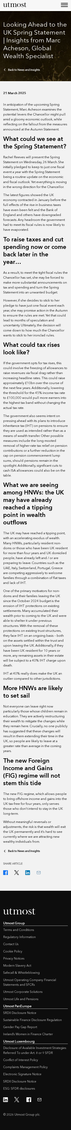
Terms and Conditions (18, 930)
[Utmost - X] (17, 1099)
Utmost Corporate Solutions (23, 992)
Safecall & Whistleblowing (21, 973)
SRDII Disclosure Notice (19, 1013)
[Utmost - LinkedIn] (5, 1099)
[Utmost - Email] (39, 1099)
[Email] (38, 872)
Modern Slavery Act (17, 965)
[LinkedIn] (27, 872)
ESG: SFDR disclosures (19, 1088)
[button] (64, 4)
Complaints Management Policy (25, 1067)
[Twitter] (16, 872)
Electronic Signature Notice (22, 1074)
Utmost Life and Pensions (20, 999)
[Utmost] (15, 4)
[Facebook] (5, 872)
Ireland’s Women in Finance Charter (28, 1034)
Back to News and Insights (24, 69)
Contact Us (11, 944)
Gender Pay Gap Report (20, 1027)
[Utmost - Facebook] (28, 1099)
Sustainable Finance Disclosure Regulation (32, 1020)
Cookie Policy (12, 951)
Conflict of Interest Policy (20, 1060)
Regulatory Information (19, 937)
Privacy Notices (13, 958)
